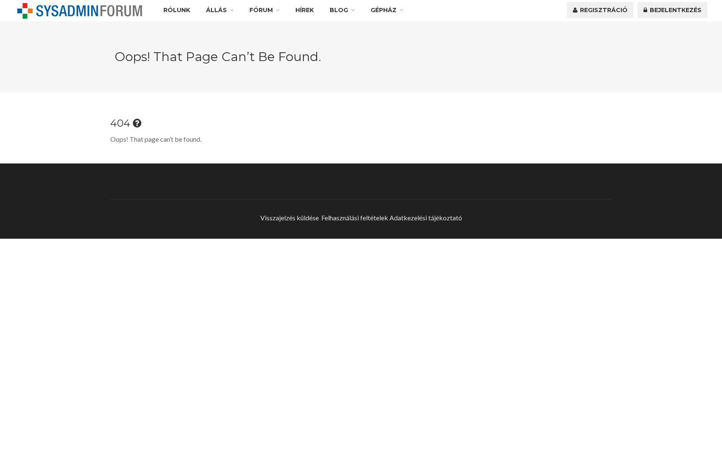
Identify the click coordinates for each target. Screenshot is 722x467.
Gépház (384, 10)
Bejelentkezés (675, 10)
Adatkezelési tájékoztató (425, 218)
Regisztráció (603, 10)
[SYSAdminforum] (80, 11)
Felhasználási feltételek (354, 218)
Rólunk (176, 10)
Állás (216, 10)
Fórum (261, 10)
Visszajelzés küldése (289, 218)
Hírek (304, 10)
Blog (339, 10)
